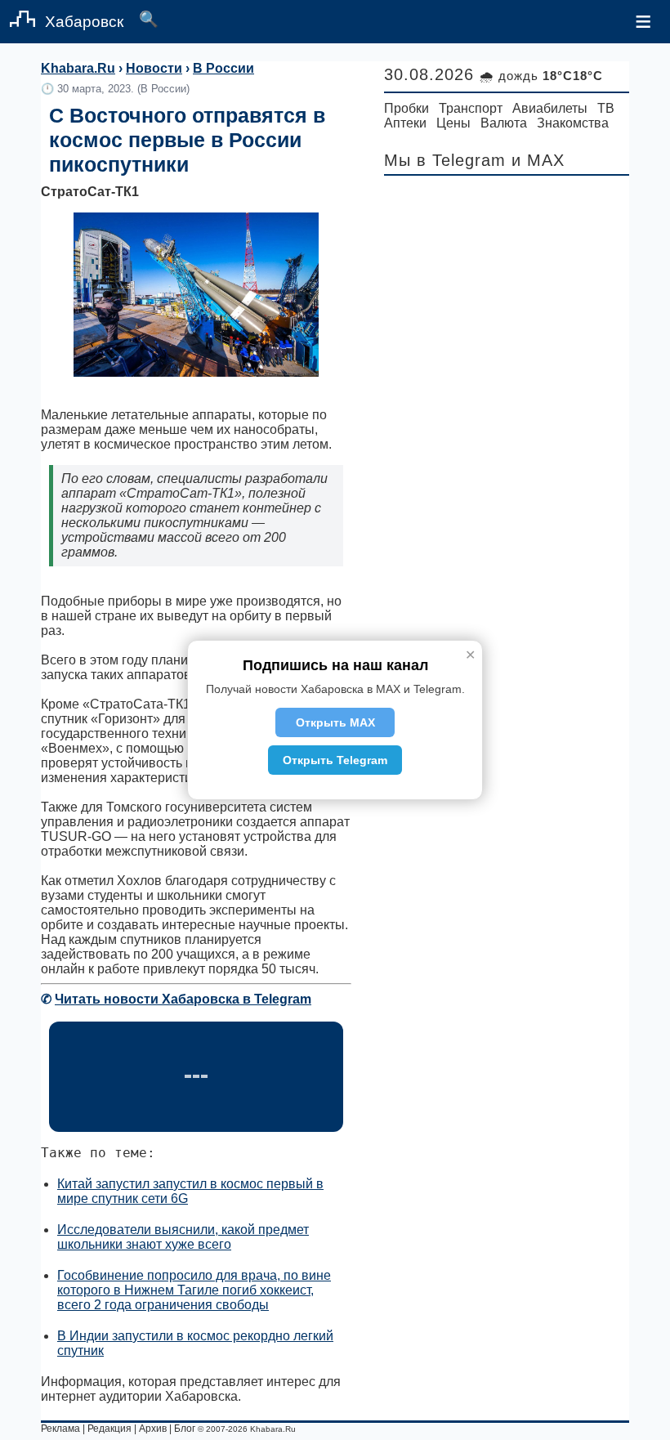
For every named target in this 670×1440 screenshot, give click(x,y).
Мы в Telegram (445, 160)
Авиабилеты (549, 108)
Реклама (60, 1428)
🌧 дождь (541, 76)
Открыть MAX (335, 722)
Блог (184, 1428)
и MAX (538, 160)
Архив (153, 1428)
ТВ (605, 108)
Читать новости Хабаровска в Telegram (183, 999)
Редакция (109, 1428)
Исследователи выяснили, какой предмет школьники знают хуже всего (183, 1237)
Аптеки (405, 123)
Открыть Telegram (335, 760)
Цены (453, 123)
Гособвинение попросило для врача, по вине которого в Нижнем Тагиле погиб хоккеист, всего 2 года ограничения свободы (194, 1290)
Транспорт (470, 108)
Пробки (406, 108)
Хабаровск (84, 21)
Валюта (503, 123)
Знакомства (573, 123)
